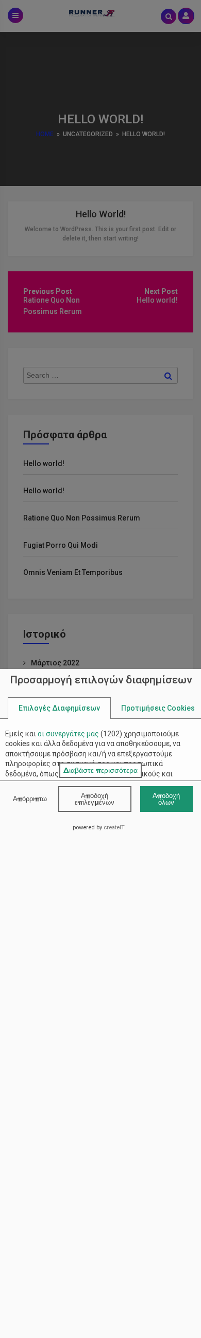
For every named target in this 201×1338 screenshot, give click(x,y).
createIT (114, 827)
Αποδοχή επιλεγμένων (94, 798)
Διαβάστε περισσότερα (100, 770)
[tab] (59, 708)
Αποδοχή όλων (166, 798)
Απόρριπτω (30, 798)
